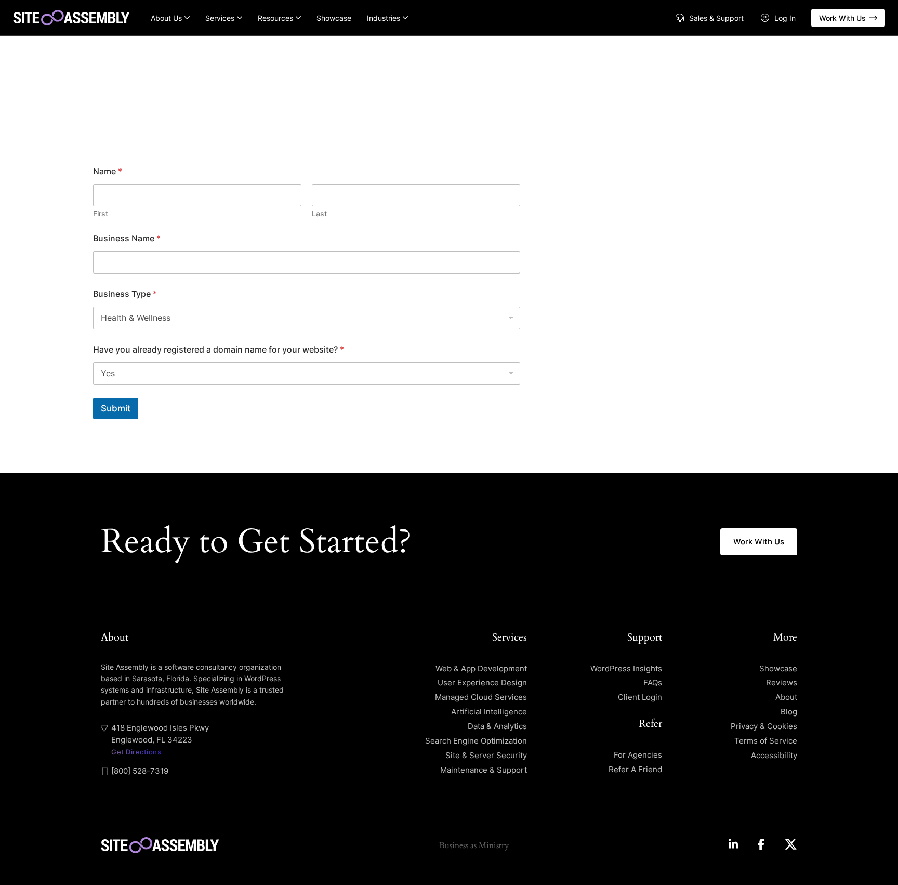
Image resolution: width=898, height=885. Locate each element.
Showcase (333, 18)
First (100, 213)
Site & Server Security (486, 755)
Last (319, 213)
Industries (383, 18)
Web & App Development (481, 668)
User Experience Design (482, 682)
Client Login (640, 697)
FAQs (652, 682)
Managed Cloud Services (481, 697)
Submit (115, 408)
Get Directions (136, 752)
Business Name (127, 238)
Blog (789, 712)
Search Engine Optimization (476, 741)
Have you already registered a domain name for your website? (218, 350)
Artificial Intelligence (489, 712)
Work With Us (842, 18)
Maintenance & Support (483, 770)
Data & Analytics (497, 726)
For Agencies (638, 755)
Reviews (781, 682)
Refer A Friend (635, 769)
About (786, 697)
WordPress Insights (626, 668)
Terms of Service (765, 741)
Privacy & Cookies (764, 726)
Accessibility (774, 755)
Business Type (125, 294)
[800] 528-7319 (139, 771)
